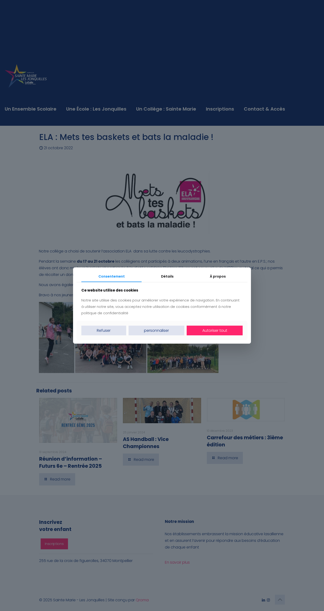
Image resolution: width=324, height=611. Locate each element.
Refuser (104, 330)
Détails (167, 276)
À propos (218, 276)
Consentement (111, 276)
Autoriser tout (214, 330)
